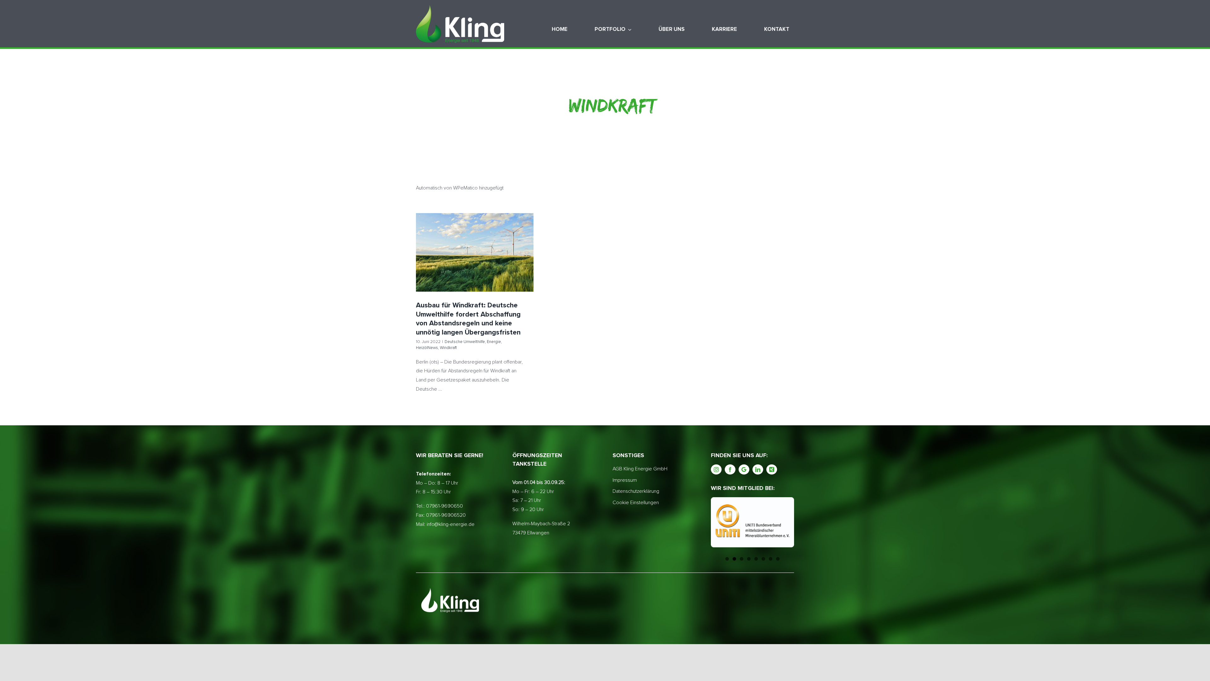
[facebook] (730, 469)
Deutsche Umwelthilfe (445, 266)
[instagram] (716, 469)
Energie (474, 266)
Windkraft (515, 266)
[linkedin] (757, 469)
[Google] (744, 469)
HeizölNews (494, 266)
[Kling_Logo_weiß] (460, 7)
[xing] (771, 469)
